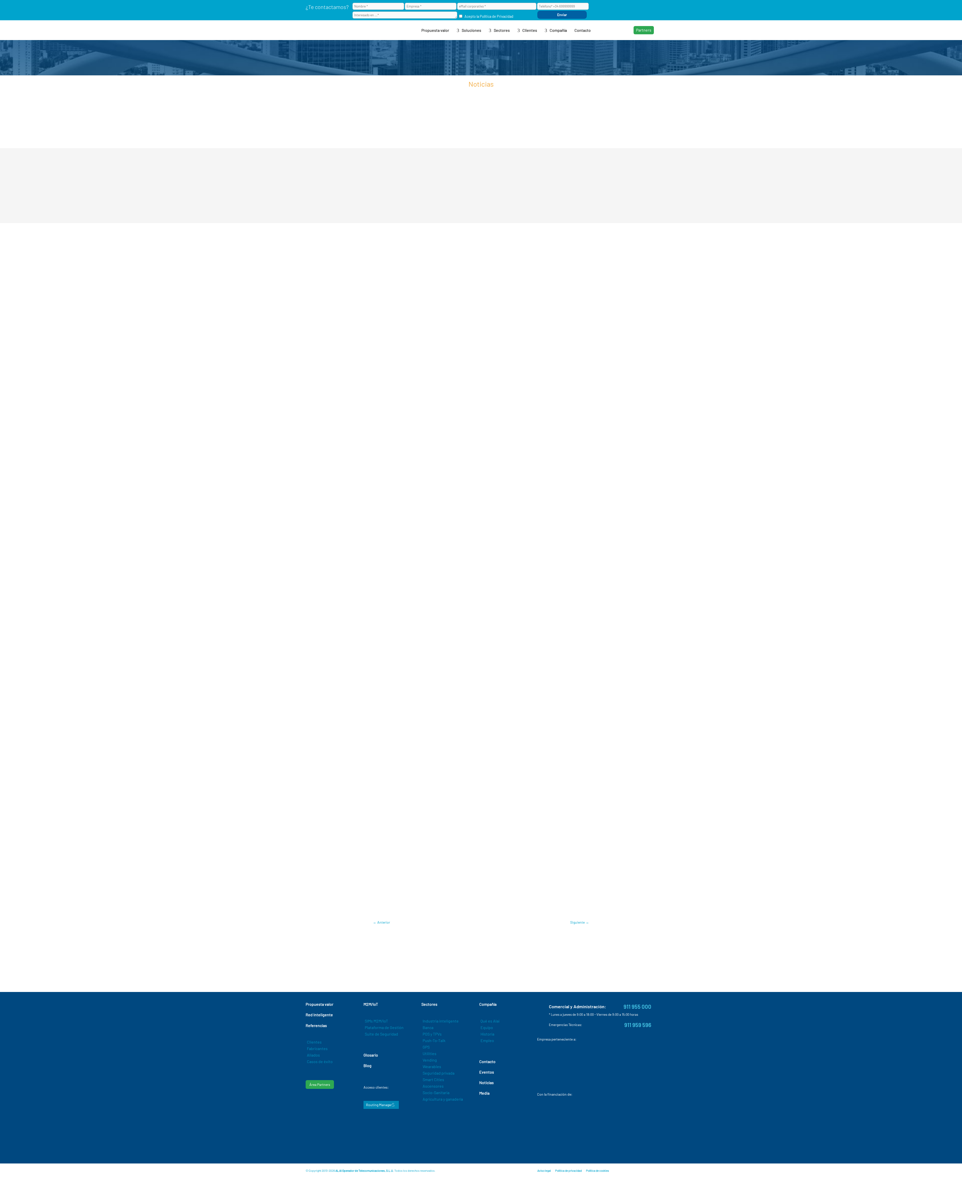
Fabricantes (317, 1048)
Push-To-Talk (434, 1040)
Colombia (426, 908)
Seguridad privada (438, 1073)
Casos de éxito (320, 1061)
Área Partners (319, 1084)
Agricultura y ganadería (443, 1099)
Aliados (313, 1055)
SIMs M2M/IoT (376, 1021)
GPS (426, 1047)
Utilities (429, 1053)
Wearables (432, 1066)
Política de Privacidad (496, 16)
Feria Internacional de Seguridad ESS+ (445, 893)
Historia (487, 1034)
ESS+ (440, 908)
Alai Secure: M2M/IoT (496, 893)
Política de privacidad (568, 1170)
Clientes (314, 1042)
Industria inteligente (441, 1021)
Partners (643, 30)
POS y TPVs (432, 1034)
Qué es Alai (490, 1021)
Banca (428, 1027)
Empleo (487, 1040)
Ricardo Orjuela (504, 908)
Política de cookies (597, 1170)
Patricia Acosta (476, 908)
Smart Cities (433, 1079)
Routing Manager (379, 1105)
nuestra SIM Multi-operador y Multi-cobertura (465, 655)
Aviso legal (544, 1170)
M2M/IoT (454, 908)
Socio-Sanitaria (436, 1092)
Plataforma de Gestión (384, 1027)
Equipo (486, 1027)
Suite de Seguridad (381, 1034)
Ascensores (433, 1086)
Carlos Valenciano (400, 908)
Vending (430, 1060)
